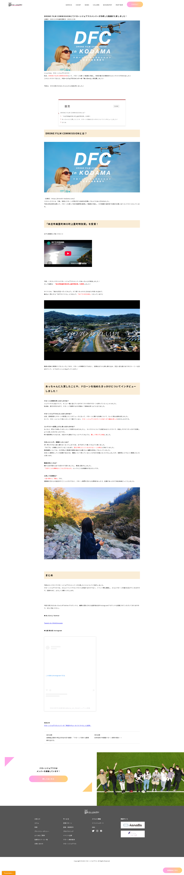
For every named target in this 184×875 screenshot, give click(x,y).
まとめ (64, 122)
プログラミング (68, 831)
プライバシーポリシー (41, 831)
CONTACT (135, 4)
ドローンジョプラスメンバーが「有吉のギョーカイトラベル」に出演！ (67, 725)
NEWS (87, 5)
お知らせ (37, 819)
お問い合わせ (38, 844)
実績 (35, 827)
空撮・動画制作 (68, 827)
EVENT (78, 5)
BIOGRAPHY (107, 5)
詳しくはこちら (48, 779)
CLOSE (116, 106)
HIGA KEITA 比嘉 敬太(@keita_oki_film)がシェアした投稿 (70, 708)
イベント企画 (67, 835)
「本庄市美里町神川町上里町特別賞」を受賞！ (76, 116)
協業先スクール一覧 (41, 839)
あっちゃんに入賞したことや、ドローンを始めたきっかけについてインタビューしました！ (90, 119)
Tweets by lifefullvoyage (53, 623)
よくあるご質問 (39, 835)
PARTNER (119, 5)
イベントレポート (98, 823)
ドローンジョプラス (69, 844)
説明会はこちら (172, 870)
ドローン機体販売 (69, 839)
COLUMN (96, 5)
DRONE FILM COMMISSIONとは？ (72, 113)
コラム (36, 823)
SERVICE (69, 5)
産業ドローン (67, 823)
